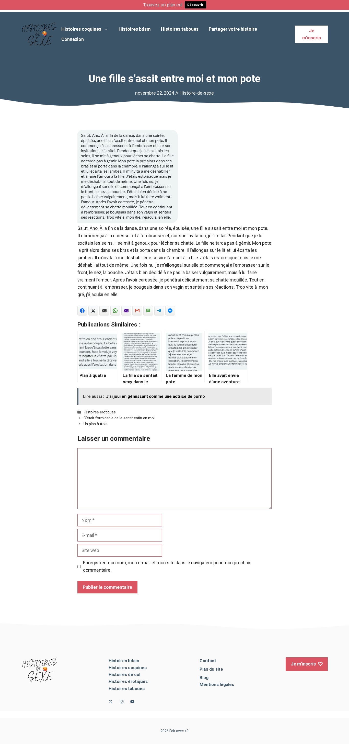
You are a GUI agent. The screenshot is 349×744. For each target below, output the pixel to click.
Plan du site (211, 669)
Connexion (72, 39)
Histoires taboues (180, 29)
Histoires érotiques (128, 681)
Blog (204, 677)
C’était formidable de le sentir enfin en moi (119, 418)
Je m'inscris (311, 34)
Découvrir (195, 5)
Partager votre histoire (233, 29)
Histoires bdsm (135, 29)
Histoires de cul (124, 674)
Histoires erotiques (100, 412)
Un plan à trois (96, 424)
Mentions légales (217, 684)
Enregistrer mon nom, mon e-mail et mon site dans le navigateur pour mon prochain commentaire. (167, 566)
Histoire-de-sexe (197, 93)
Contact (208, 660)
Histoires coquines (81, 29)
